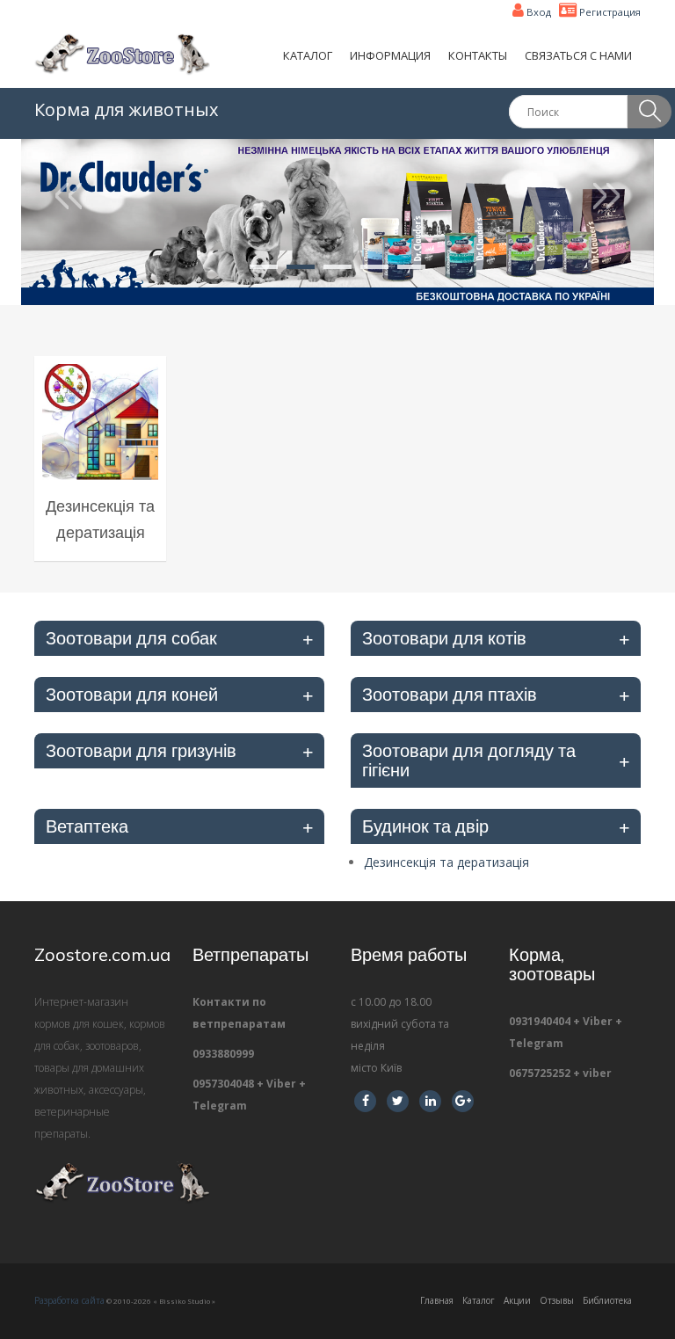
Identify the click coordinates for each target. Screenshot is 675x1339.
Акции (517, 1300)
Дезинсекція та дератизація (446, 862)
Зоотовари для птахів (449, 694)
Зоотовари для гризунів (141, 750)
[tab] (179, 638)
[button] (68, 222)
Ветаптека (87, 826)
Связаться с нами (578, 55)
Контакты (477, 55)
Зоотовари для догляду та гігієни (469, 760)
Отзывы (557, 1300)
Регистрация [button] (609, 11)
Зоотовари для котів (444, 638)
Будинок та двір (425, 826)
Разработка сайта (69, 1300)
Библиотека (607, 1300)
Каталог (307, 55)
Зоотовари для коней (132, 694)
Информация (390, 55)
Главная (437, 1300)
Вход (537, 11)
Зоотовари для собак (131, 638)
